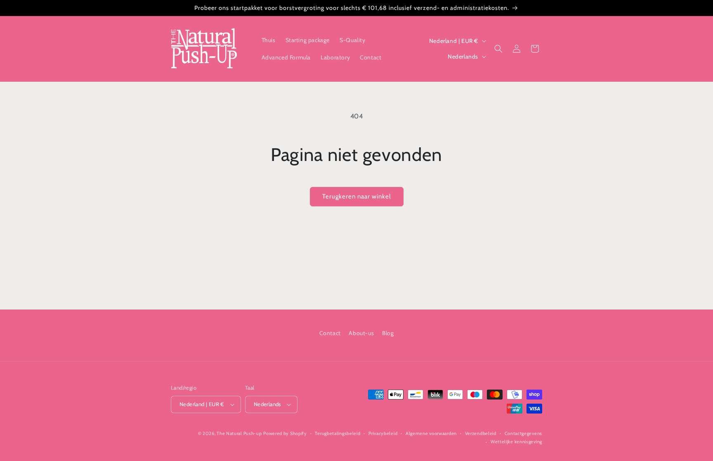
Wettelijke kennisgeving (516, 441)
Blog (388, 333)
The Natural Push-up (239, 433)
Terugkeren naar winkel (356, 196)
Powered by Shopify (285, 433)
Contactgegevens (524, 433)
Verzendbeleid (480, 433)
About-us (361, 333)
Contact (330, 333)
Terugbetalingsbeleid (337, 433)
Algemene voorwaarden (431, 433)
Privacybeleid (382, 433)
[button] (498, 49)
